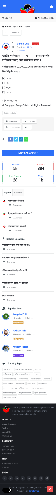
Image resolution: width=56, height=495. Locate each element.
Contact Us (7, 436)
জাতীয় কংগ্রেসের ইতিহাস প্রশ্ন (23, 374)
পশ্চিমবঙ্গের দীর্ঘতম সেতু (16, 200)
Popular (7, 192)
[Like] (13, 42)
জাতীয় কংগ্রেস (7, 374)
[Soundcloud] (29, 478)
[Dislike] (13, 51)
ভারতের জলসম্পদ (8, 383)
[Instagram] (35, 478)
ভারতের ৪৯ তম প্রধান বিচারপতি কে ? (15, 257)
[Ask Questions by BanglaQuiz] (28, 6)
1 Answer (11, 249)
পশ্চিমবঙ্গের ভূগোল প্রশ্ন (9, 379)
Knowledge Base (10, 464)
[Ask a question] (50, 489)
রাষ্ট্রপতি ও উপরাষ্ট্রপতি (9, 113)
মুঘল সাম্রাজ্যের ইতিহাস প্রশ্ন (19, 388)
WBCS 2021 (7, 369)
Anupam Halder (20, 347)
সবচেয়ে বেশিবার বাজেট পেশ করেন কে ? (15, 283)
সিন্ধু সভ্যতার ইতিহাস (25, 392)
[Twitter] (10, 478)
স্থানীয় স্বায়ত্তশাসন (40, 392)
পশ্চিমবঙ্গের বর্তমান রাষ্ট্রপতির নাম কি (14, 270)
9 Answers (17, 205)
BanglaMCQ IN (20, 314)
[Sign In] (51, 6)
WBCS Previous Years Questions (28, 369)
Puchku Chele (19, 330)
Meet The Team (9, 424)
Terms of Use (8, 446)
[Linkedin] (16, 478)
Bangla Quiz (34, 491)
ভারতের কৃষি (47, 379)
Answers (18, 192)
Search (8, 17)
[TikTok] (47, 478)
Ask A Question (46, 17)
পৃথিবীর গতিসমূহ (23, 379)
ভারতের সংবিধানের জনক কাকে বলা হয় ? (16, 245)
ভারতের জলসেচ (20, 383)
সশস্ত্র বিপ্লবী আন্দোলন (9, 392)
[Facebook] (4, 478)
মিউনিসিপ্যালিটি (42, 383)
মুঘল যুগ (5, 388)
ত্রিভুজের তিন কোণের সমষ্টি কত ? (20, 213)
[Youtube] (23, 478)
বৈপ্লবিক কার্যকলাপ (36, 379)
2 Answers (11, 287)
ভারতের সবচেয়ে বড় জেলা (17, 226)
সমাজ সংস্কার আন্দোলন (37, 388)
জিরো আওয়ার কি (8, 295)
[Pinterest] (41, 478)
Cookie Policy (8, 454)
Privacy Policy (8, 450)
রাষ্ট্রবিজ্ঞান (22, 50)
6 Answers (17, 230)
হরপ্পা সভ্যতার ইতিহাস (9, 397)
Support (6, 467)
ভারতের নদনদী (31, 383)
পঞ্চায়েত (37, 374)
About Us (6, 432)
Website (6, 428)
